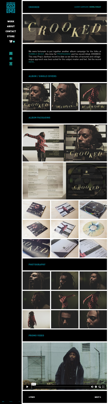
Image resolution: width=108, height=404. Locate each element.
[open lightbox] (36, 97)
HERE (31, 62)
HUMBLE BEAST (36, 54)
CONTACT (11, 31)
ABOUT (11, 26)
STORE (11, 36)
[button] (11, 42)
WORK (10, 21)
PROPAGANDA (64, 54)
